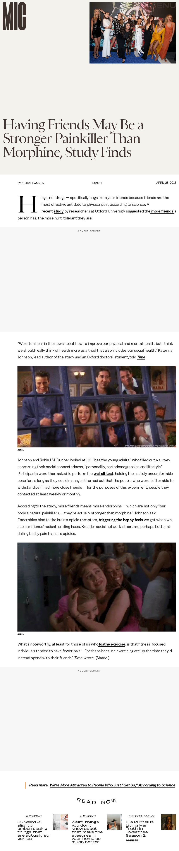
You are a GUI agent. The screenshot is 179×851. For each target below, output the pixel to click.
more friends (162, 211)
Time (141, 357)
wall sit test (103, 474)
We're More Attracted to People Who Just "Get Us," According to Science (113, 785)
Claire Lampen (33, 183)
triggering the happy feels (121, 520)
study (59, 211)
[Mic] (14, 16)
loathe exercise (111, 644)
